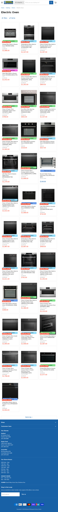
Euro (22, 113)
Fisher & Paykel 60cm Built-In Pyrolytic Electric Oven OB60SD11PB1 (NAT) (10, 272)
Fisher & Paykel (43, 48)
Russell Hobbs (43, 178)
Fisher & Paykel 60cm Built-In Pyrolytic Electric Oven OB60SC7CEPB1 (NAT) (48, 272)
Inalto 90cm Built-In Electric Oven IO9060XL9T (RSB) (28, 207)
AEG (3, 178)
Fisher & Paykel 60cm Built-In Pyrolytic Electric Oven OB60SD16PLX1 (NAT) (10, 240)
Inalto (22, 209)
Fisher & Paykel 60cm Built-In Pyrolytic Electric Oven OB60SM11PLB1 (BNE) (29, 302)
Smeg (3, 406)
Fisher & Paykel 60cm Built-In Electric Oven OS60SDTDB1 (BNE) (48, 337)
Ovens (13, 7)
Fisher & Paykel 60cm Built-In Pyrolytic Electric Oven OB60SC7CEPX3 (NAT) (10, 204)
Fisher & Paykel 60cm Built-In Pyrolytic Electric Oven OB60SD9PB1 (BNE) (29, 78)
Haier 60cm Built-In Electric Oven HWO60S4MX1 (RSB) (9, 304)
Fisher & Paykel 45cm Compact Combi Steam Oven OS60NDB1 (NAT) (9, 370)
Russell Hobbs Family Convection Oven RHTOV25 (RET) (47, 175)
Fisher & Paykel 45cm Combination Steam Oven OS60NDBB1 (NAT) (27, 337)
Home (2, 7)
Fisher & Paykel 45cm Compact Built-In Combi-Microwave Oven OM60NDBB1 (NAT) (27, 371)
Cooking (8, 7)
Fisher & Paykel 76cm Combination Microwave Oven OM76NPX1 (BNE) (48, 305)
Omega (3, 47)
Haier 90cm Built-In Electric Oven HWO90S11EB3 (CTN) (9, 74)
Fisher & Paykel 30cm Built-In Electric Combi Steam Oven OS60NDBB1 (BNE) (48, 110)
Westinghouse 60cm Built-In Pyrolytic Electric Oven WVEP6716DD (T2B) (47, 78)
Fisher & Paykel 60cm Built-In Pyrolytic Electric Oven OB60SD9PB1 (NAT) (48, 46)
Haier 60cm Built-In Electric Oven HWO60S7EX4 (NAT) (47, 142)
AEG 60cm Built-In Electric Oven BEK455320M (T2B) (28, 271)
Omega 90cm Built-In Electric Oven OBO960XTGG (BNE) (47, 369)
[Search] (51, 2)
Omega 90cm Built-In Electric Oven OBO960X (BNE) (10, 45)
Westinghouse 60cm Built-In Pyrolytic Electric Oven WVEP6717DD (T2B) (47, 240)
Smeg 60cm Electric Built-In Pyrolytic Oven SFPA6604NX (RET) (9, 404)
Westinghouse (24, 48)
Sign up (24, 494)
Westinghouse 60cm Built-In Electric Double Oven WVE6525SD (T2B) (28, 46)
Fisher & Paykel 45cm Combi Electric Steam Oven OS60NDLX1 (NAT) (9, 337)
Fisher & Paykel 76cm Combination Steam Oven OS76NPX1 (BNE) (8, 110)
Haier (3, 76)
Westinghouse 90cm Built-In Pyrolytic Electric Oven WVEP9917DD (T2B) (28, 240)
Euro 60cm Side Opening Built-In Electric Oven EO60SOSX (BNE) (27, 110)
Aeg (22, 274)
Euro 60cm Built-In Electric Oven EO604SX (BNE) (28, 142)
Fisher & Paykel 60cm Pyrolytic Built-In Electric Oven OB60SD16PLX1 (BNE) (28, 172)
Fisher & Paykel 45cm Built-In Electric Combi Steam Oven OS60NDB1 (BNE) (10, 143)
